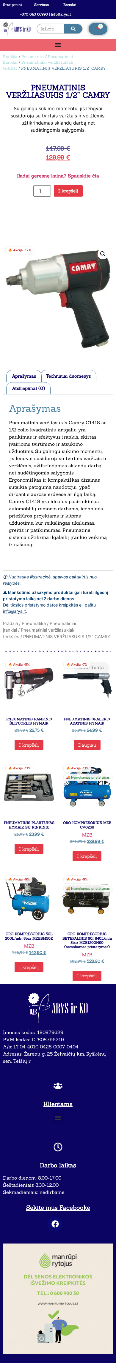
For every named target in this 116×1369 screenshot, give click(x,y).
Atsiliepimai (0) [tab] (28, 388)
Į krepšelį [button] (29, 745)
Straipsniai (12, 4)
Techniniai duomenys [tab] (68, 376)
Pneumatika (32, 56)
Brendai (69, 4)
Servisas (41, 4)
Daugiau (87, 745)
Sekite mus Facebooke (58, 1207)
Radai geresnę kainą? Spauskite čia (58, 176)
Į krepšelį (68, 191)
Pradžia (10, 56)
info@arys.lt (14, 611)
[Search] (73, 28)
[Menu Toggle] (58, 45)
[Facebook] (55, 1224)
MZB (87, 835)
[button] (103, 254)
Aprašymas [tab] (24, 376)
